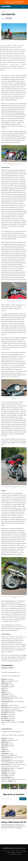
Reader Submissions (11, 852)
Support (13, 850)
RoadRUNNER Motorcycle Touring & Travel (12, 848)
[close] (26, 2)
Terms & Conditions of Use (14, 854)
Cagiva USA (10, 679)
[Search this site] (23, 7)
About (8, 850)
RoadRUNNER (6, 6)
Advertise (18, 850)
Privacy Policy (19, 852)
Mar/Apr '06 (3, 11)
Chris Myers (8, 18)
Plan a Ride (23, 850)
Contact (4, 850)
